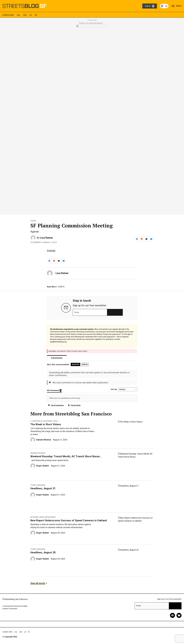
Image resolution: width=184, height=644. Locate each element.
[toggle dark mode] (164, 6)
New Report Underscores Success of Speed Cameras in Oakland (68, 520)
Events (33, 221)
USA (25, 15)
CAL (18, 15)
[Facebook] (172, 615)
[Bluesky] (178, 615)
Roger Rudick (42, 466)
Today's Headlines (37, 485)
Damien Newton (43, 440)
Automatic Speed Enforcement (43, 517)
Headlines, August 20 (42, 552)
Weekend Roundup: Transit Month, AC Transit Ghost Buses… (66, 456)
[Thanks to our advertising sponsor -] (92, 119)
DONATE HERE (8, 15)
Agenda (51, 250)
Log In (147, 6)
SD (36, 15)
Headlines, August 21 (42, 488)
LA (31, 15)
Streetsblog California (42, 421)
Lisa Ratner (46, 237)
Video (55, 421)
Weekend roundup (37, 453)
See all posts (37, 583)
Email (76, 312)
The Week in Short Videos (45, 424)
